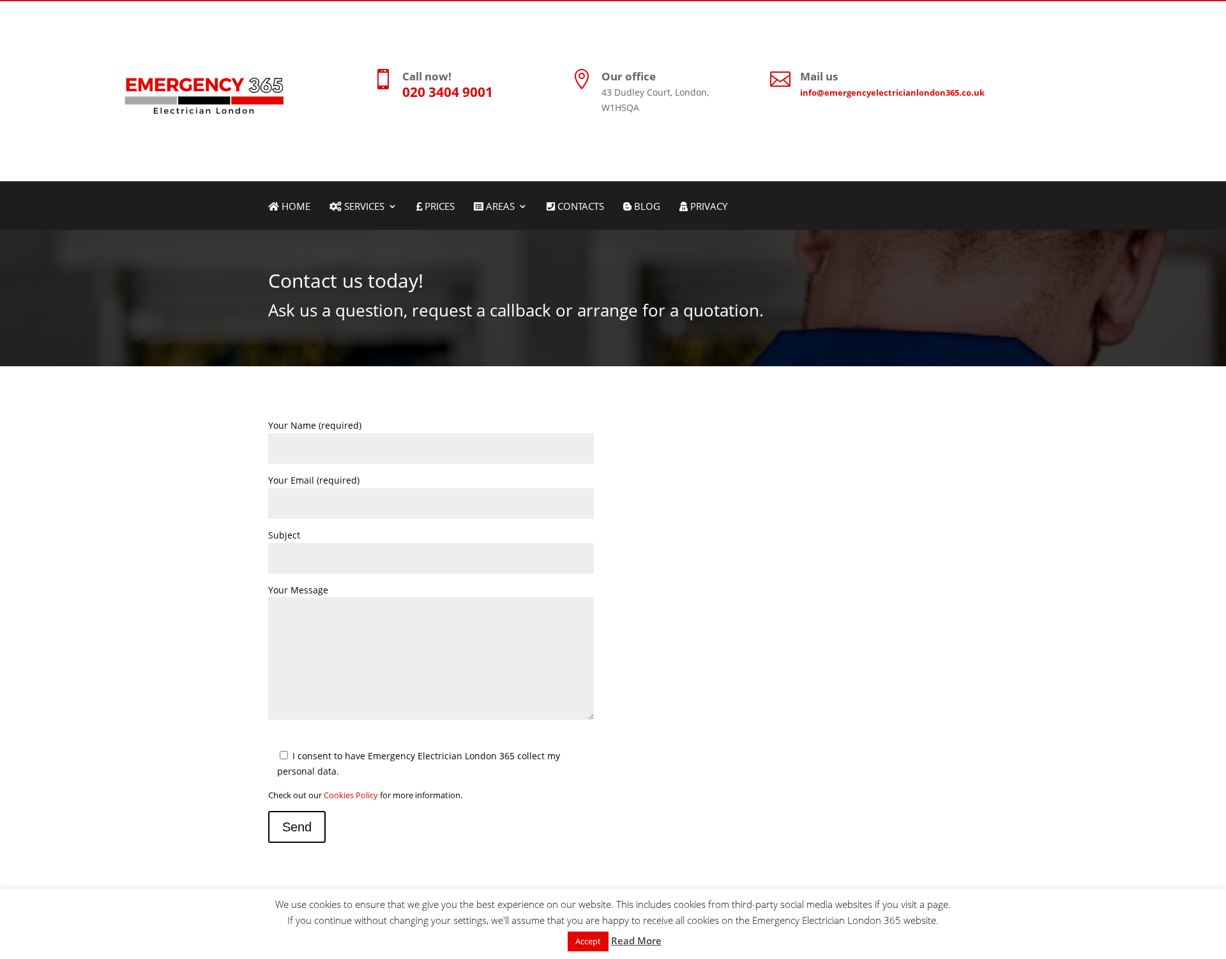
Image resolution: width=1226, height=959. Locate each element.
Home (294, 207)
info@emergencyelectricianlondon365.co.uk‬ (892, 92)
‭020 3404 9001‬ (447, 92)
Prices (438, 207)
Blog (646, 207)
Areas (499, 207)
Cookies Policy (351, 795)
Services (363, 207)
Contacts (579, 207)
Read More (636, 940)
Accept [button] (588, 941)
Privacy (707, 207)
